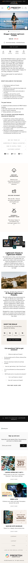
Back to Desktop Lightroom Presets (15, 418)
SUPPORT (13, 541)
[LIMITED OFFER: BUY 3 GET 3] (14, 463)
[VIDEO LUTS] (14, 490)
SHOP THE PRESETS (14, 339)
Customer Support (14, 149)
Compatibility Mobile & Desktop (14, 143)
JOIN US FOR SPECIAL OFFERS (13, 550)
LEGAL (14, 545)
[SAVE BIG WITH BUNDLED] (14, 517)
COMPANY (14, 536)
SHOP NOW (14, 479)
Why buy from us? (14, 140)
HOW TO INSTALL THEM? (14, 146)
